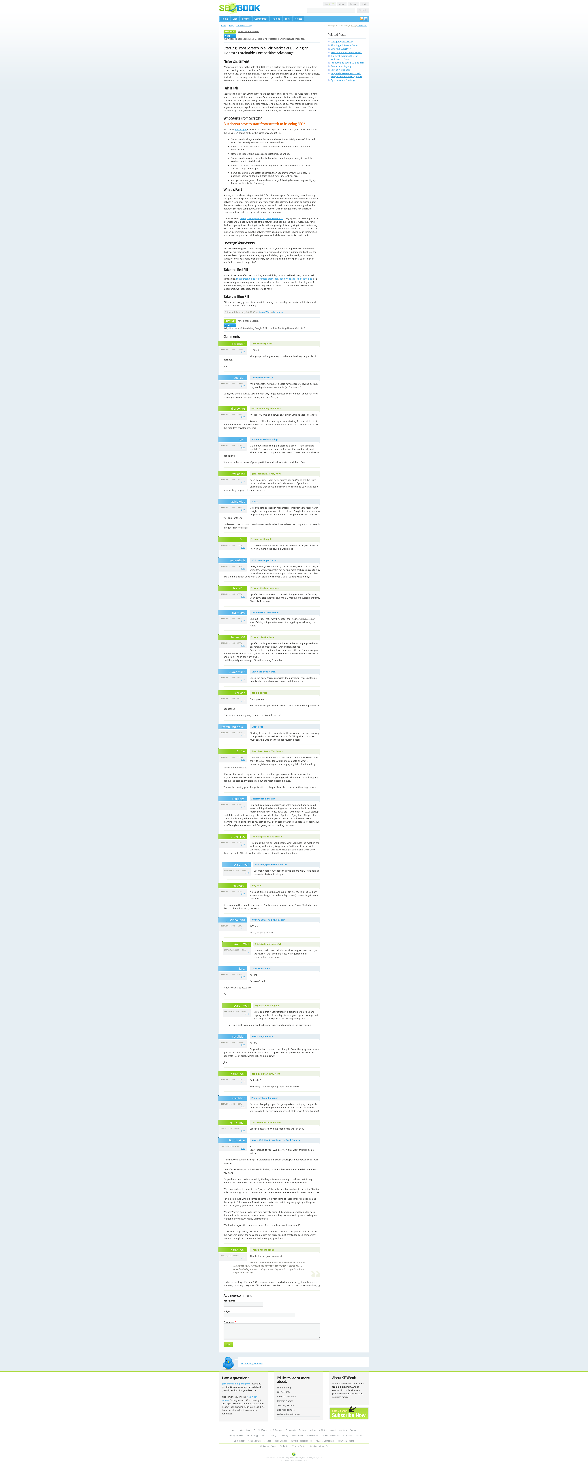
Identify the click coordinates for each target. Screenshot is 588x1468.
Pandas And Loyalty (341, 66)
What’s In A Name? (341, 48)
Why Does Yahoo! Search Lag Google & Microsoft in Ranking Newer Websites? (264, 38)
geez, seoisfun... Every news (266, 473)
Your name (229, 1301)
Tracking (272, 1435)
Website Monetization (288, 1414)
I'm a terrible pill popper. (264, 1097)
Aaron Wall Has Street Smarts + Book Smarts (275, 1140)
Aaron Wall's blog (244, 25)
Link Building (284, 1387)
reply (243, 352)
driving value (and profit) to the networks (261, 218)
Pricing (246, 18)
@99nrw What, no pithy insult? (268, 919)
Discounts (360, 1435)
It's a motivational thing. (264, 439)
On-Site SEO (283, 1392)
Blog (235, 18)
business (278, 312)
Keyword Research (286, 1396)
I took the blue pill (261, 539)
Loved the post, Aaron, (263, 671)
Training (275, 18)
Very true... (257, 885)
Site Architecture (286, 1409)
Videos (298, 18)
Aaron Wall (264, 312)
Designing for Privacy (342, 41)
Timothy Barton (299, 1446)
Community (260, 18)
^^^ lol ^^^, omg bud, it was (266, 408)
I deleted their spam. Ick (268, 944)
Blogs (231, 25)
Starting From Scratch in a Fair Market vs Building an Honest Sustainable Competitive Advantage (266, 50)
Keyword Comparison (325, 1441)
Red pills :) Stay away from (265, 1073)
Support (353, 4)
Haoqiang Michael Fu (318, 1446)
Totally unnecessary (262, 377)
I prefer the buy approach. (265, 588)
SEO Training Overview (233, 1435)
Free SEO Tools (260, 1430)
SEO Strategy (252, 1435)
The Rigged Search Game (344, 45)
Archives (343, 1430)
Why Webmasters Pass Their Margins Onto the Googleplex (346, 75)
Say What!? (362, 25)
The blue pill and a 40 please (266, 836)
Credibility (284, 1435)
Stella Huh (284, 1446)
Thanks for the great (262, 1249)
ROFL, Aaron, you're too (264, 560)
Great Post (257, 726)
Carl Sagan (241, 129)
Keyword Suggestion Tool (301, 1441)
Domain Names (285, 1400)
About (341, 4)
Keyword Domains (346, 1441)
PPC (263, 1435)
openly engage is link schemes (296, 278)
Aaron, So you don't (262, 1036)
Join (329, 4)
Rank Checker (281, 1441)
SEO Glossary (276, 1430)
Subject (228, 1311)
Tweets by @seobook (252, 1363)
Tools (287, 18)
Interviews (347, 1435)
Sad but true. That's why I (265, 612)
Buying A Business (340, 69)
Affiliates (323, 1430)
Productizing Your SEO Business (347, 62)
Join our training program (236, 1383)
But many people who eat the (271, 864)
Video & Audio (313, 1435)
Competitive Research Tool (260, 1441)
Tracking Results (285, 1405)
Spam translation (260, 968)
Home (224, 18)
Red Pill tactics (259, 692)
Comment (230, 1322)
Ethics (254, 501)
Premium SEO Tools (331, 1435)
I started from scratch (263, 798)
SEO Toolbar (239, 1441)
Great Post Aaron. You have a (267, 751)
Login (364, 4)
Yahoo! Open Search (248, 31)
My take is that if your (267, 1005)
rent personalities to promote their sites (257, 278)
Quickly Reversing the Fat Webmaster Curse (344, 57)
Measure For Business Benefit (346, 52)
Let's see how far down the (266, 1122)
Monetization (297, 1435)
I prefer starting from (263, 637)
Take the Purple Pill (261, 343)
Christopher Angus (268, 1446)
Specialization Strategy (343, 80)
